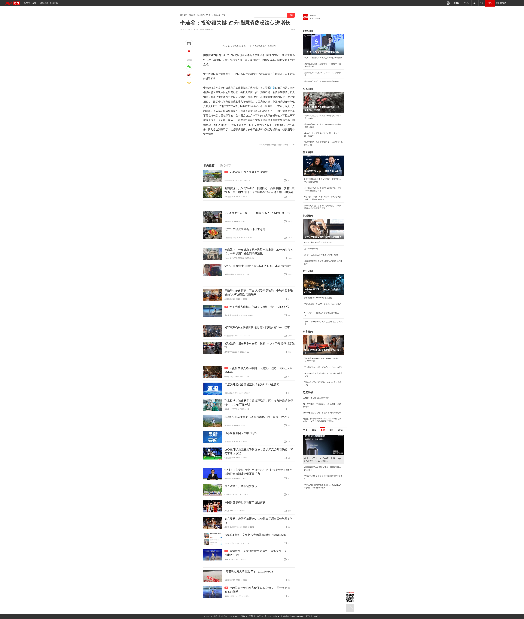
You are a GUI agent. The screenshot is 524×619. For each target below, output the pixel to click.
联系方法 (252, 616)
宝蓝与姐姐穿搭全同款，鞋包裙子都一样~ (322, 467)
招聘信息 (260, 616)
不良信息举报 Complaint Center (292, 616)
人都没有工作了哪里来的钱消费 (249, 172)
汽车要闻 (308, 331)
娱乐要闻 (308, 215)
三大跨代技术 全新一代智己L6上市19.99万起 (323, 367)
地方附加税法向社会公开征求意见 (244, 229)
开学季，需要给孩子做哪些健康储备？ (320, 473)
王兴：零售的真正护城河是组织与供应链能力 (323, 57)
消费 (272, 87)
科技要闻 (308, 271)
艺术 (305, 430)
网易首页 (27, 3)
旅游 (340, 430)
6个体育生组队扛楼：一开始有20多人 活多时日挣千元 (257, 212)
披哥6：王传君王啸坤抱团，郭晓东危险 (321, 255)
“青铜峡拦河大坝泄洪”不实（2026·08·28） (250, 571)
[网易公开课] (457, 3)
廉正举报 (309, 616)
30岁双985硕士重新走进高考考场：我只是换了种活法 (256, 416)
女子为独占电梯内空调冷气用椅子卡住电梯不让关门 (261, 306)
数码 (323, 430)
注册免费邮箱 (501, 3)
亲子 (331, 430)
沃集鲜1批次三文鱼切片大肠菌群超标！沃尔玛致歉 (255, 534)
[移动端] (448, 3)
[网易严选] (466, 3)
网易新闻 (313, 15)
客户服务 (268, 616)
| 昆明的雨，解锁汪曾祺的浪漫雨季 (322, 412)
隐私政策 (276, 616)
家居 (314, 430)
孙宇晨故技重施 (311, 248)
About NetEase (233, 616)
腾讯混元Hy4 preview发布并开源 (318, 298)
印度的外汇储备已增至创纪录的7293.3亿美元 (251, 384)
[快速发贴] (189, 44)
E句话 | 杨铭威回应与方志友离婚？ (319, 242)
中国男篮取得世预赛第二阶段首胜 (244, 502)
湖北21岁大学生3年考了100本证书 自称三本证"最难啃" (257, 265)
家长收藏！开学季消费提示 (240, 486)
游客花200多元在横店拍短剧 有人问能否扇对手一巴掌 (257, 327)
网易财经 (191, 15)
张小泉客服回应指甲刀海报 (240, 433)
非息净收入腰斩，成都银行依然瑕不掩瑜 (321, 81)
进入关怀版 (54, 3)
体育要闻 (308, 152)
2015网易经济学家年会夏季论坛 (208, 15)
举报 (293, 29)
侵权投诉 (317, 616)
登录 (490, 3)
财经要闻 (308, 30)
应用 (34, 3)
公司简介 (244, 616)
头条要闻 (308, 88)
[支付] (474, 3)
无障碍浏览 (44, 3)
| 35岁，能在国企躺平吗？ (316, 398)
